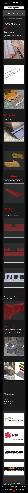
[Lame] (14, 49)
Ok (14, 491)
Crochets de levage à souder (11, 405)
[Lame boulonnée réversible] (14, 228)
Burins (6, 399)
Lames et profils (9, 397)
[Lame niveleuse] (14, 193)
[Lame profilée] (14, 132)
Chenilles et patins (9, 401)
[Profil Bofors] (14, 346)
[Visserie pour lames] (14, 310)
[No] (26, 488)
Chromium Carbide (9, 403)
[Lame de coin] (14, 160)
